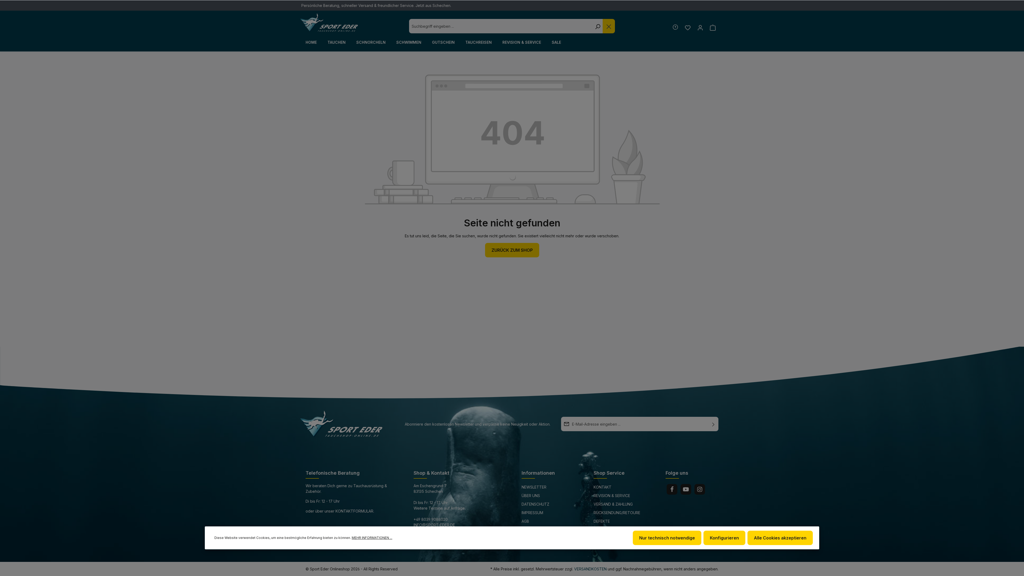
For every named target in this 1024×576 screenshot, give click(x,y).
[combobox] (501, 26)
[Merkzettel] (687, 27)
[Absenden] (713, 424)
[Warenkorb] (712, 27)
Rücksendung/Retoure (617, 512)
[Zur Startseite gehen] (329, 22)
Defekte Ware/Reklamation (612, 525)
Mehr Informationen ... (372, 538)
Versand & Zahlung (613, 504)
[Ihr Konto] (700, 27)
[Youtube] (686, 489)
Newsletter (534, 487)
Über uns (531, 495)
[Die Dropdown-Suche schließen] (609, 26)
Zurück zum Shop (512, 250)
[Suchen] (597, 26)
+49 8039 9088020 (431, 519)
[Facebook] (672, 489)
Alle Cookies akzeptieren (780, 538)
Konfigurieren (724, 538)
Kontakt (602, 487)
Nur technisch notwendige (667, 538)
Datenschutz (535, 504)
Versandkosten (590, 569)
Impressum (532, 512)
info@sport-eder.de (434, 525)
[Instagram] (699, 489)
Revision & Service (612, 495)
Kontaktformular (354, 511)
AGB (525, 521)
